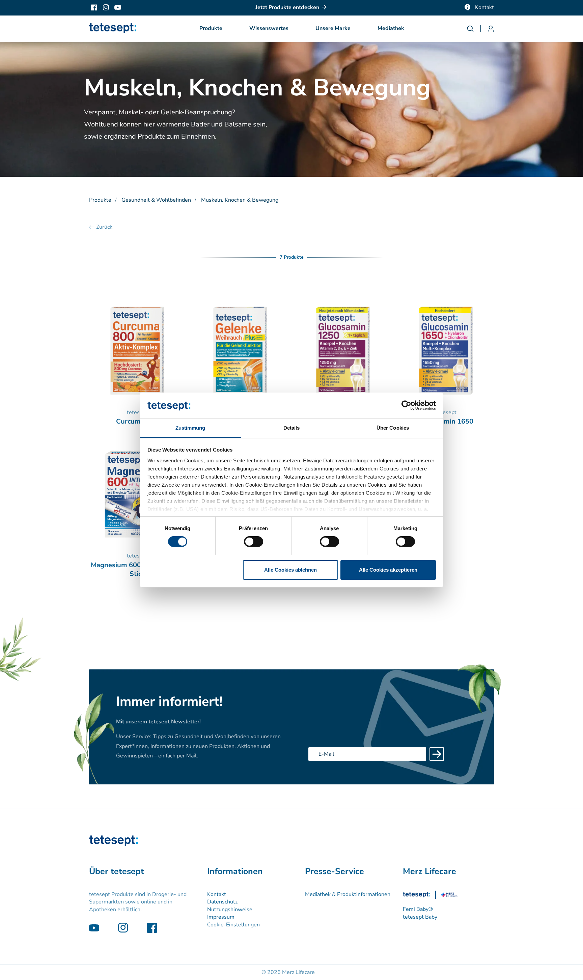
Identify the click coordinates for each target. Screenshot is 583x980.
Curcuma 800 (137, 421)
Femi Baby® (418, 909)
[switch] (253, 541)
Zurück (104, 227)
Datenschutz (222, 901)
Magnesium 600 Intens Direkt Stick (137, 569)
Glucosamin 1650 (445, 421)
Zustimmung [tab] (190, 428)
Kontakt (484, 7)
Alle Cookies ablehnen (290, 570)
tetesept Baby (420, 917)
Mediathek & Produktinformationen (347, 894)
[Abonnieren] (436, 754)
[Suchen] (473, 28)
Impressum (220, 917)
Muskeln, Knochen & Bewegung (239, 200)
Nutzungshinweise (229, 909)
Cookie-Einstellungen (233, 924)
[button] (210, 29)
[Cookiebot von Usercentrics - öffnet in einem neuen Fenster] (406, 405)
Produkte (100, 200)
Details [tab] (291, 428)
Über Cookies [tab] (393, 428)
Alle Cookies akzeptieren (388, 570)
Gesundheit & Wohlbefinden (156, 200)
